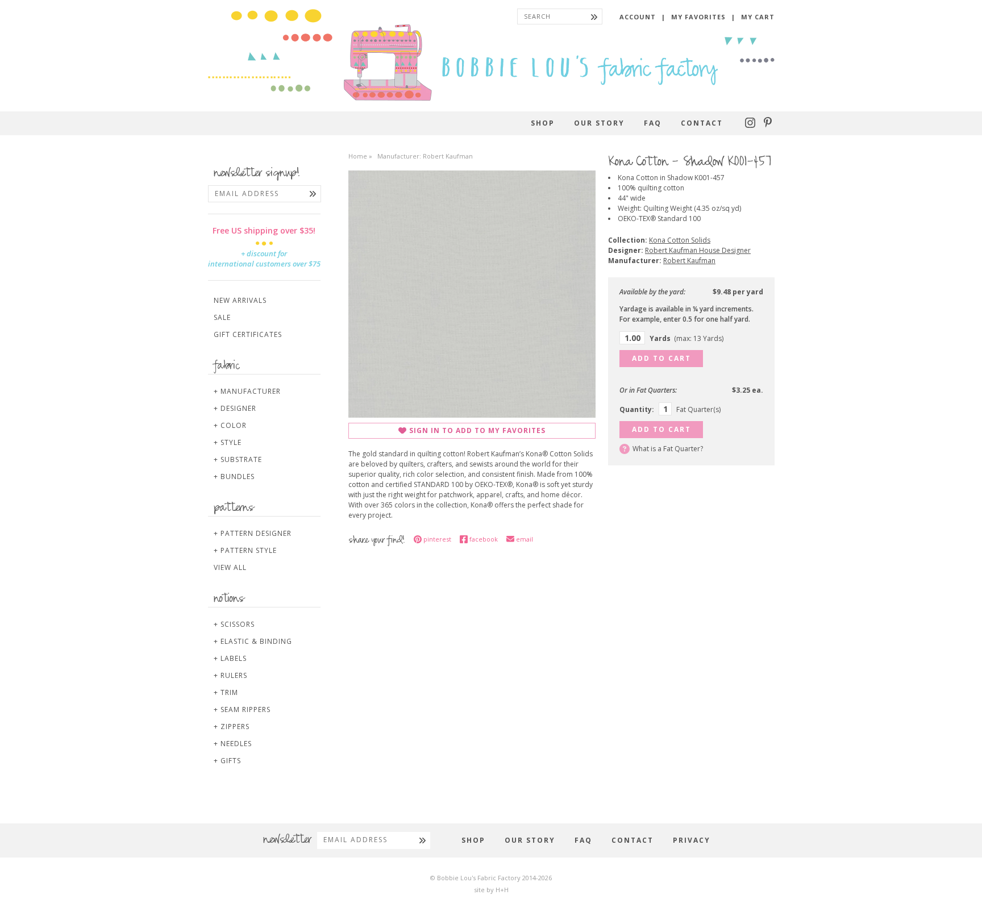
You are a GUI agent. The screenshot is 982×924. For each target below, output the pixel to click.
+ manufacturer (247, 391)
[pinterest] (768, 125)
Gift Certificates (248, 334)
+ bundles (234, 476)
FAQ (652, 123)
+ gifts (227, 760)
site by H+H (491, 889)
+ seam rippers (242, 709)
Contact (702, 123)
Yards (686, 338)
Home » (360, 156)
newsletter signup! (257, 174)
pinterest (437, 539)
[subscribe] (313, 194)
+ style (228, 442)
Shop (543, 123)
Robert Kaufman (689, 260)
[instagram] (751, 125)
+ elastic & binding (253, 641)
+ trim (226, 692)
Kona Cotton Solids (679, 240)
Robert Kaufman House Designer (698, 250)
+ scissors (234, 624)
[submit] (594, 16)
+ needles (233, 743)
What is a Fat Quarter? (668, 448)
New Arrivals (240, 300)
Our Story (599, 123)
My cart (758, 17)
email (524, 539)
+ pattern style (245, 550)
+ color (230, 425)
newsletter (287, 840)
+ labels (230, 658)
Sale (222, 317)
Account (637, 17)
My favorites (698, 17)
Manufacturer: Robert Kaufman (425, 156)
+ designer (235, 408)
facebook (483, 539)
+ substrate (238, 459)
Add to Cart (661, 358)
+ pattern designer (253, 533)
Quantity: (636, 409)
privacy (691, 840)
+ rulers (230, 675)
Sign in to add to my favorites (477, 430)
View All (230, 567)
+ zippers (231, 726)
